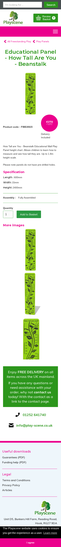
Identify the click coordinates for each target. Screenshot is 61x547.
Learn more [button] (50, 532)
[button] (45, 18)
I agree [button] (30, 542)
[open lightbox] (30, 93)
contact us (42, 392)
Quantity (8, 208)
